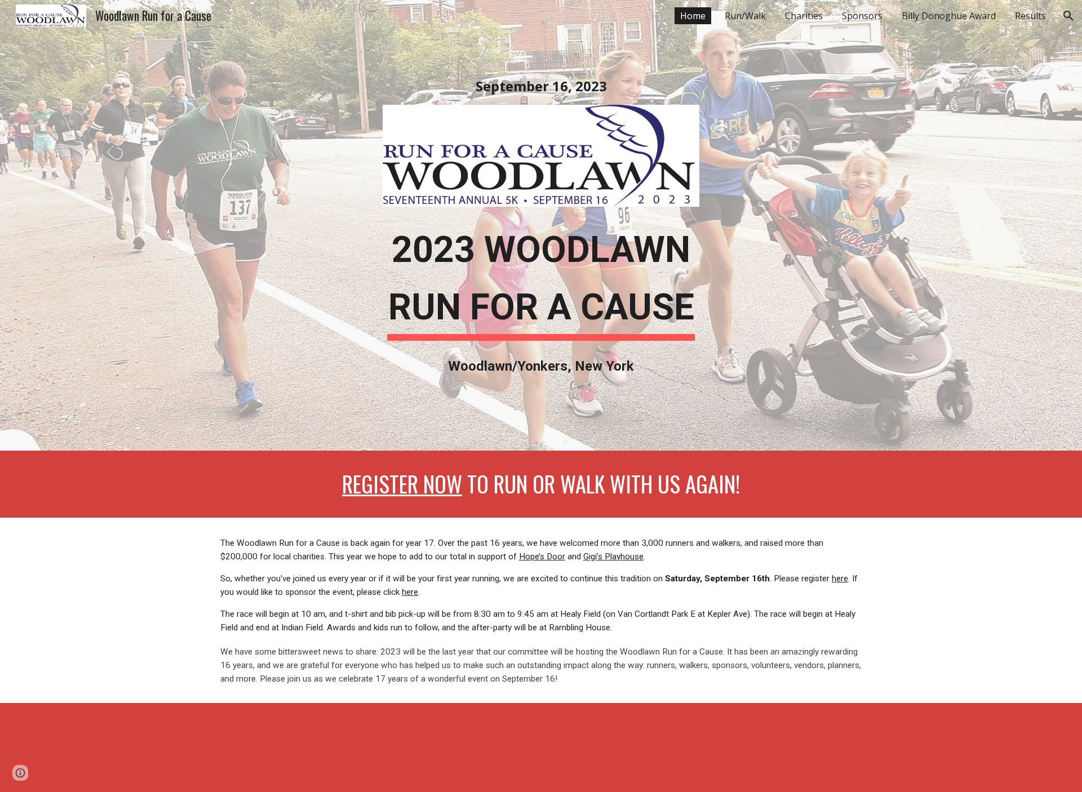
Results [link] (1030, 16)
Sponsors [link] (862, 16)
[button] (1068, 15)
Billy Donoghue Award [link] (949, 16)
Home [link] (693, 16)
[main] (541, 86)
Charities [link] (804, 16)
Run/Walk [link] (745, 16)
